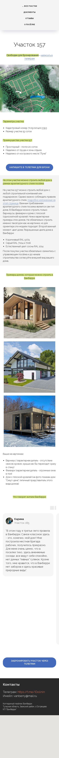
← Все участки (29, 6)
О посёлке (29, 25)
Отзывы (29, 18)
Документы (29, 12)
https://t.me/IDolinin (31, 692)
